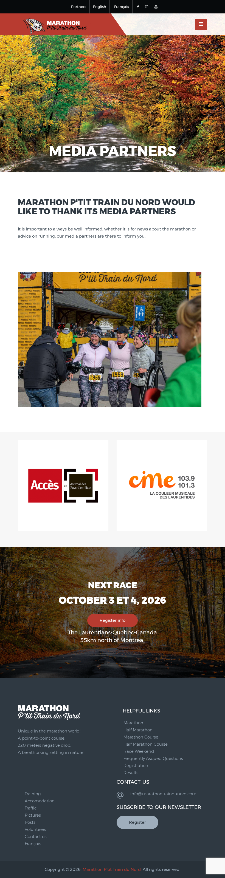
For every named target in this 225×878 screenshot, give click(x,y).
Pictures (33, 815)
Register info (112, 620)
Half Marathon (138, 729)
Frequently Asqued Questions (153, 758)
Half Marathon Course (145, 744)
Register (137, 822)
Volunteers (35, 829)
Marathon (133, 722)
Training (33, 793)
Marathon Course (140, 737)
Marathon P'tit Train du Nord (112, 869)
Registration (135, 765)
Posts (30, 822)
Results (130, 772)
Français (121, 6)
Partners (78, 6)
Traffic (30, 808)
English (99, 6)
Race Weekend (138, 751)
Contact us (36, 836)
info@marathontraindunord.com (163, 793)
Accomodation (40, 800)
